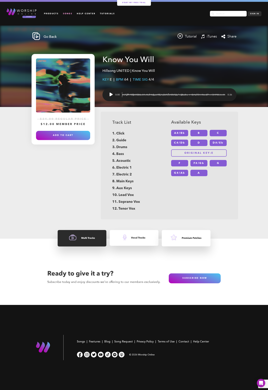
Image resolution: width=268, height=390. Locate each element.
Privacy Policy (145, 341)
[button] (261, 383)
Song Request (123, 341)
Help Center (86, 14)
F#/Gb (199, 163)
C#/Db (179, 143)
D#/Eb (218, 143)
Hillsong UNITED (116, 70)
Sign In (254, 14)
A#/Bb (179, 133)
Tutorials (107, 14)
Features (94, 341)
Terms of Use (166, 341)
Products (51, 14)
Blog (107, 341)
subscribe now (194, 278)
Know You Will (143, 70)
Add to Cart (63, 135)
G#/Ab (179, 173)
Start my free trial (134, 2)
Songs (67, 14)
